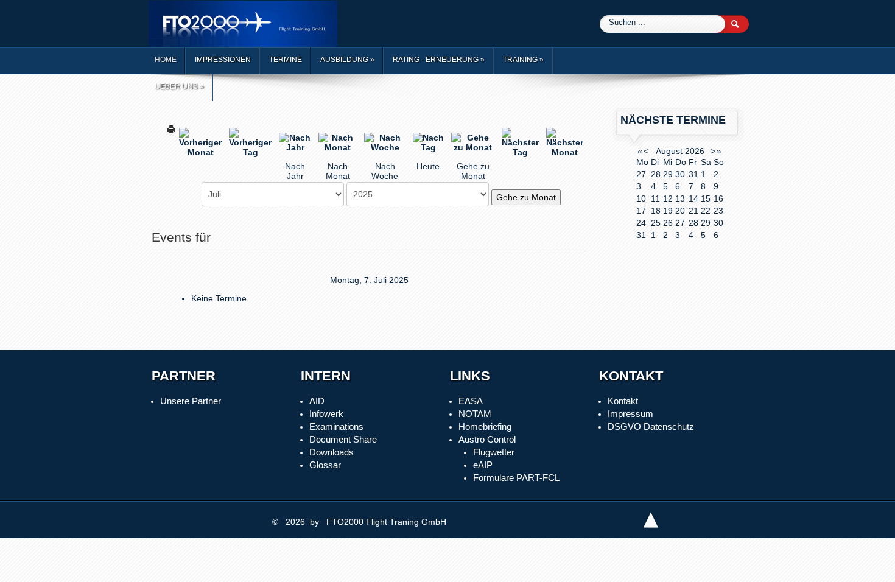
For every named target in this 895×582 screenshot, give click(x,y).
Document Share (343, 439)
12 (668, 198)
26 (668, 223)
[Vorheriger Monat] (200, 142)
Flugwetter (493, 452)
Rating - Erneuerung (439, 59)
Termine (285, 59)
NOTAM (474, 413)
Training (523, 59)
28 (693, 223)
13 (680, 198)
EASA (470, 401)
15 (706, 198)
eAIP (483, 465)
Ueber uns (179, 86)
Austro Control (487, 439)
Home (166, 59)
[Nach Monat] (337, 142)
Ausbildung (347, 59)
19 (668, 211)
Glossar (325, 465)
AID (317, 401)
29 (706, 223)
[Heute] (428, 142)
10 (641, 198)
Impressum (630, 413)
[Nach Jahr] (295, 142)
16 (718, 198)
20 (680, 211)
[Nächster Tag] (520, 142)
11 (655, 198)
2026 (694, 151)
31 (641, 235)
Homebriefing (484, 426)
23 (718, 211)
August (669, 151)
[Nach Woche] (384, 142)
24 (641, 223)
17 (641, 211)
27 (680, 223)
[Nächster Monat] (564, 142)
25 (656, 223)
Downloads (331, 452)
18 (656, 211)
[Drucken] (171, 127)
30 (718, 223)
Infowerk (326, 413)
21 (693, 211)
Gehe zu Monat (526, 197)
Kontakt (623, 401)
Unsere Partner (190, 401)
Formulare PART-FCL (516, 477)
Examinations (336, 426)
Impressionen (223, 59)
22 (706, 211)
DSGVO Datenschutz (651, 426)
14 (693, 198)
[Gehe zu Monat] (472, 142)
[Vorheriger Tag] (250, 142)
